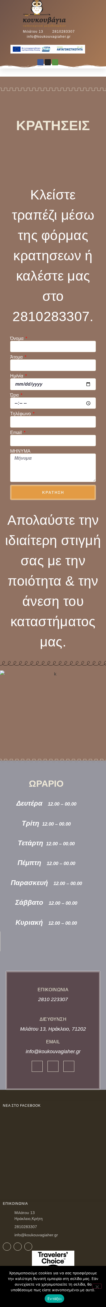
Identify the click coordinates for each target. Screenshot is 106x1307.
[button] (87, 14)
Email (16, 432)
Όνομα (17, 338)
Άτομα (17, 357)
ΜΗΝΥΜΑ (20, 451)
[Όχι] (97, 1286)
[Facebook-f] (37, 1066)
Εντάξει (54, 1298)
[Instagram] (48, 62)
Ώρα (15, 395)
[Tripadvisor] (55, 62)
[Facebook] (40, 62)
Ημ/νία (17, 376)
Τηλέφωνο (21, 414)
